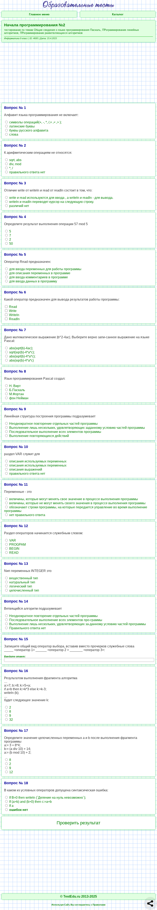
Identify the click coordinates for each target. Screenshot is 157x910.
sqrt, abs (14, 160)
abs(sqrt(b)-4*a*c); (21, 356)
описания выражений (25, 469)
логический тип (20, 586)
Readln (14, 319)
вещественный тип (23, 578)
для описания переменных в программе (39, 273)
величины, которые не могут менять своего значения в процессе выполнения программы (77, 503)
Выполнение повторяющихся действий (38, 436)
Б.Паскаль (16, 390)
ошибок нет (18, 810)
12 (10, 772)
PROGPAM (17, 544)
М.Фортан (16, 394)
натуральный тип (21, 582)
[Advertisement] (78, 72)
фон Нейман (18, 398)
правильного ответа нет (26, 172)
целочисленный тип (23, 590)
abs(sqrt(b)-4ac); (20, 348)
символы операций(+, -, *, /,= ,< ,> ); (35, 122)
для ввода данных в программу (32, 281)
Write (12, 311)
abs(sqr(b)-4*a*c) (21, 360)
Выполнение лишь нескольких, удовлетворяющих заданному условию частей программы (76, 427)
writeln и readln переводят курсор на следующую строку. (51, 201)
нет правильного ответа (26, 515)
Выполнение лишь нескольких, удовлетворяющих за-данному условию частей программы (77, 624)
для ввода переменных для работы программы (44, 269)
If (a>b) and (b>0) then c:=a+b (30, 801)
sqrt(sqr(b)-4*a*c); (21, 352)
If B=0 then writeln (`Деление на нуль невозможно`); (47, 797)
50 (10, 243)
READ (13, 552)
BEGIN (13, 548)
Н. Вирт (14, 386)
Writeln (13, 315)
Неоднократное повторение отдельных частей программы (53, 423)
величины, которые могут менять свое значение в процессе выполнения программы (73, 499)
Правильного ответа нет (27, 628)
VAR (12, 540)
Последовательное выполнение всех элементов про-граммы (55, 620)
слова (13, 134)
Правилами (99, 904)
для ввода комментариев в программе (38, 277)
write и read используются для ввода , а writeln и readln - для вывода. (60, 197)
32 (10, 719)
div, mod (14, 164)
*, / (10, 168)
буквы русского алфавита (28, 130)
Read (12, 306)
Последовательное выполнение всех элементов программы (54, 431)
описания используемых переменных (37, 461)
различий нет (18, 206)
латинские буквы (21, 126)
